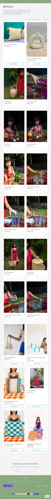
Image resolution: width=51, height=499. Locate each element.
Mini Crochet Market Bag (9, 357)
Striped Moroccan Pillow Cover (11, 401)
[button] (2, 1)
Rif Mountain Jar (8, 101)
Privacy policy (25, 496)
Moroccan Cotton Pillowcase (10, 44)
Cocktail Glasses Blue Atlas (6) (33, 187)
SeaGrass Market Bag (8, 272)
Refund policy (19, 496)
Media (37, 481)
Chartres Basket (30, 272)
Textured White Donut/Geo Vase (34, 58)
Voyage (7, 496)
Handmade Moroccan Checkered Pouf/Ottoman (34, 445)
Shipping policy (37, 496)
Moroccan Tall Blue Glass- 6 (10, 229)
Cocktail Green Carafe (9, 187)
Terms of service (31, 496)
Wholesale (14, 481)
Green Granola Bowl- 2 (32, 101)
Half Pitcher (7, 144)
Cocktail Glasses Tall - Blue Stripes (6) (12, 315)
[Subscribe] (35, 470)
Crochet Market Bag (31, 390)
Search (9, 481)
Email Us (41, 481)
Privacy (25, 481)
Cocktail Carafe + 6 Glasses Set (33, 315)
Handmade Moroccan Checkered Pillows (13, 444)
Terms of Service (31, 481)
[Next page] (28, 456)
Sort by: (29, 19)
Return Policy (20, 481)
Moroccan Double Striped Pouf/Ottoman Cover (36, 358)
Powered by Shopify (12, 496)
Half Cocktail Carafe (31, 144)
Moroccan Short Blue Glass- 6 (33, 229)
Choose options (14, 64)
